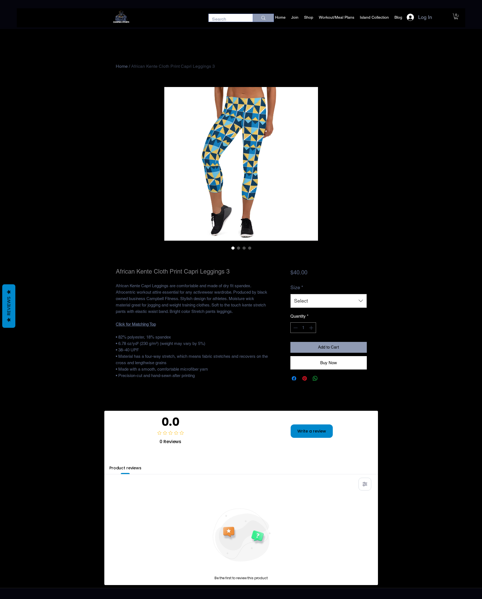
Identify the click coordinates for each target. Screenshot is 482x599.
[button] (456, 16)
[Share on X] (325, 378)
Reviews (9, 306)
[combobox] (328, 301)
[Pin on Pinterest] (304, 378)
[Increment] (311, 328)
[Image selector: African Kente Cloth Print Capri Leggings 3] (233, 248)
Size (296, 287)
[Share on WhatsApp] (315, 378)
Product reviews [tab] (125, 468)
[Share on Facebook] (294, 378)
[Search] (263, 18)
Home (122, 66)
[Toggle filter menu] (364, 484)
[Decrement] (295, 328)
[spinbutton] (303, 328)
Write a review (311, 431)
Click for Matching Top (136, 324)
